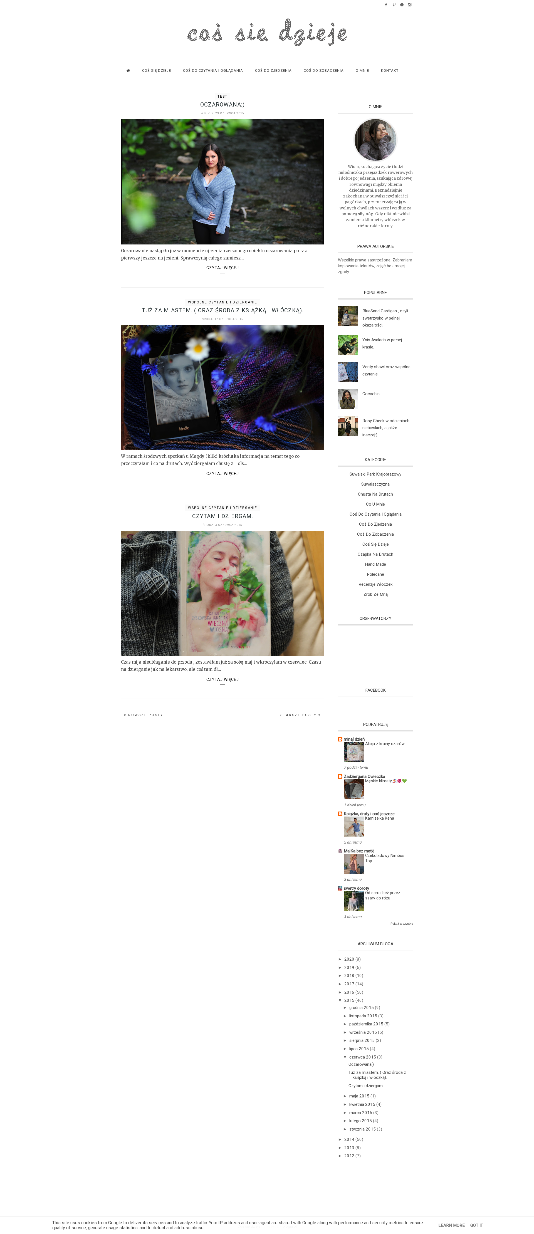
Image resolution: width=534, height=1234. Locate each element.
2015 (349, 1000)
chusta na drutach (375, 494)
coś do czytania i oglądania (376, 514)
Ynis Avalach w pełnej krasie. (382, 343)
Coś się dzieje (156, 70)
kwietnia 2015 (362, 1104)
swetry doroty (356, 888)
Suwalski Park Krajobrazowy (375, 474)
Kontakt (390, 70)
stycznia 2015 (363, 1129)
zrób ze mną (376, 594)
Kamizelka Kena (379, 818)
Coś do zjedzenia (273, 70)
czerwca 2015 (363, 1057)
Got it (476, 1225)
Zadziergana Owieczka (364, 776)
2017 (349, 983)
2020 (349, 959)
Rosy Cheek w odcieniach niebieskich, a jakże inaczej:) (385, 428)
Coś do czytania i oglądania (213, 70)
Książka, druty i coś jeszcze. (369, 813)
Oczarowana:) (222, 104)
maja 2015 (359, 1096)
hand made (375, 564)
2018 (349, 975)
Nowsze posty (145, 715)
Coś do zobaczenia (324, 70)
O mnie (362, 70)
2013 (349, 1147)
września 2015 (363, 1032)
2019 (349, 967)
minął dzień (354, 739)
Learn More (451, 1225)
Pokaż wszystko (401, 924)
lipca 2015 (359, 1048)
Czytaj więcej (222, 268)
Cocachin (371, 393)
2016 (349, 992)
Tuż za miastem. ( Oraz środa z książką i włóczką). (222, 310)
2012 (349, 1155)
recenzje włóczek (375, 584)
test (222, 96)
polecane (375, 574)
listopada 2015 (363, 1015)
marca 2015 (361, 1112)
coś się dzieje (375, 544)
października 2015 (366, 1024)
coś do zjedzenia (375, 524)
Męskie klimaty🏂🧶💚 (386, 781)
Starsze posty (299, 715)
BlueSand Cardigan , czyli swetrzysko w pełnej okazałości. (385, 318)
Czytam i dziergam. (222, 516)
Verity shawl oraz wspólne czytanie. (386, 370)
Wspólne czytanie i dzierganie (222, 302)
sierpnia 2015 (362, 1040)
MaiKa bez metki (359, 851)
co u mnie (375, 504)
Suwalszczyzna (375, 484)
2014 (349, 1139)
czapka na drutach (375, 554)
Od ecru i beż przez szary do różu (382, 896)
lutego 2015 (361, 1120)
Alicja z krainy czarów (385, 743)
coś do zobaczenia (375, 534)
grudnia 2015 (362, 1007)
